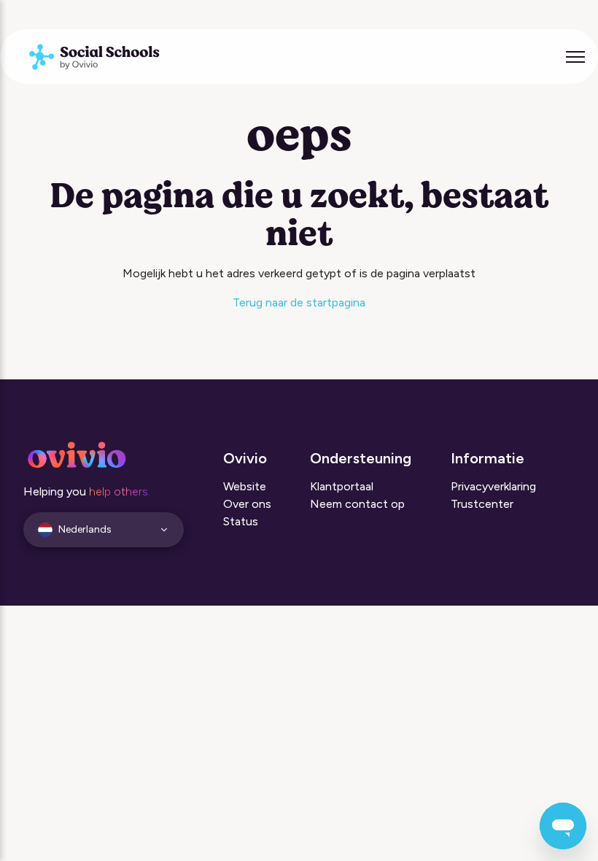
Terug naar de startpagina (299, 302)
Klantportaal (341, 486)
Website (244, 486)
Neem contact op (357, 504)
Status (240, 521)
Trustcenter (482, 504)
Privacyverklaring (493, 486)
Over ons (247, 504)
